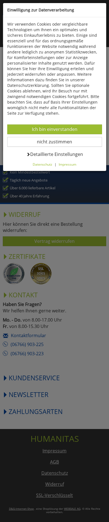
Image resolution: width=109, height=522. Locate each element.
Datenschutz (42, 164)
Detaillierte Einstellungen (56, 154)
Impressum (67, 164)
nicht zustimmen (58, 141)
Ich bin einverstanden (54, 129)
